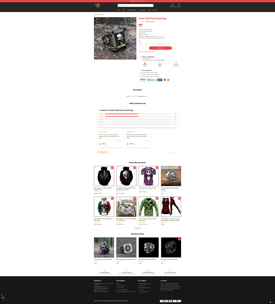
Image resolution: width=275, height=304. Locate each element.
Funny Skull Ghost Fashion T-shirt (147, 188)
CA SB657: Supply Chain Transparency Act (126, 291)
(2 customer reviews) (149, 21)
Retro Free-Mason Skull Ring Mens (147, 259)
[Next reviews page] (177, 152)
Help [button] (272, 302)
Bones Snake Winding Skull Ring (169, 259)
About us (119, 283)
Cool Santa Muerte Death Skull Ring (103, 259)
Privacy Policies (120, 287)
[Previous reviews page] (170, 152)
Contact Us (141, 289)
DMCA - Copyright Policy (122, 289)
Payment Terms (142, 285)
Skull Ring (101, 14)
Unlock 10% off (3, 297)
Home (95, 14)
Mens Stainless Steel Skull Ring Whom (126, 259)
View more (137, 228)
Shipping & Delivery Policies (145, 283)
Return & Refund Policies (144, 287)
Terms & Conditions (121, 285)
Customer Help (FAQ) (143, 291)
